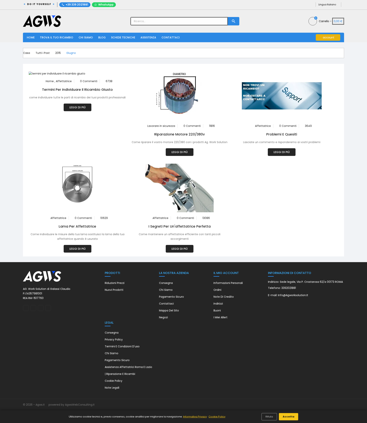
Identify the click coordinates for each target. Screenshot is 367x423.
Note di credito (224, 297)
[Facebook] (299, 4)
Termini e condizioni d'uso (122, 346)
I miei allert (220, 317)
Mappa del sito (169, 310)
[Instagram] (305, 4)
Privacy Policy (114, 339)
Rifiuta (269, 416)
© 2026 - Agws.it (34, 405)
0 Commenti (88, 81)
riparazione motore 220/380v (179, 134)
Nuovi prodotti (114, 290)
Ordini (217, 290)
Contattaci (171, 37)
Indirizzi (218, 304)
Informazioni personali (228, 283)
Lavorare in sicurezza (161, 126)
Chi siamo (166, 290)
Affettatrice (64, 81)
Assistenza (148, 37)
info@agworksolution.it (293, 295)
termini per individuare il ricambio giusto (77, 89)
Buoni (217, 310)
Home (31, 37)
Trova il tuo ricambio (56, 37)
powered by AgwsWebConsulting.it (72, 405)
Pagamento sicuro (171, 297)
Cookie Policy (113, 381)
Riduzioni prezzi (114, 283)
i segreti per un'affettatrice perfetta (180, 226)
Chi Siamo (86, 37)
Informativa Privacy (195, 416)
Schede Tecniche (123, 37)
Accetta (288, 416)
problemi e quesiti (281, 134)
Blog (102, 37)
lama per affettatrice (77, 226)
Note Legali (112, 388)
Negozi (163, 317)
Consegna (166, 283)
